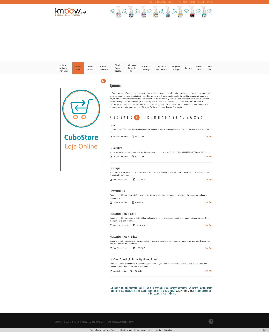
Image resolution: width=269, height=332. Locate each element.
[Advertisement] (134, 40)
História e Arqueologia (146, 68)
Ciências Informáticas (103, 68)
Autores (171, 2)
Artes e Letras (209, 68)
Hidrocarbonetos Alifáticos (122, 213)
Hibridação (115, 168)
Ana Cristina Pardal (120, 179)
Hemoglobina (116, 148)
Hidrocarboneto (117, 191)
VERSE (100, 321)
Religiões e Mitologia (176, 68)
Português (183, 2)
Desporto (188, 67)
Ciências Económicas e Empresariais (63, 68)
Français (210, 2)
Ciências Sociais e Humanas (118, 68)
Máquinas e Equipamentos (161, 68)
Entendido (168, 330)
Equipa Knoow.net (120, 202)
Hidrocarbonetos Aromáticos (123, 236)
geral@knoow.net (184, 290)
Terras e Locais (199, 68)
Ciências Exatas (78, 68)
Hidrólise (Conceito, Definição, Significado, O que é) (134, 259)
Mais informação (154, 330)
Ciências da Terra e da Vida (132, 68)
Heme (112, 125)
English (201, 2)
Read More (208, 136)
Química (116, 85)
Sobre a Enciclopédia (158, 2)
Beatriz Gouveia (119, 271)
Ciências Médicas (90, 68)
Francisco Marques (120, 136)
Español (192, 2)
